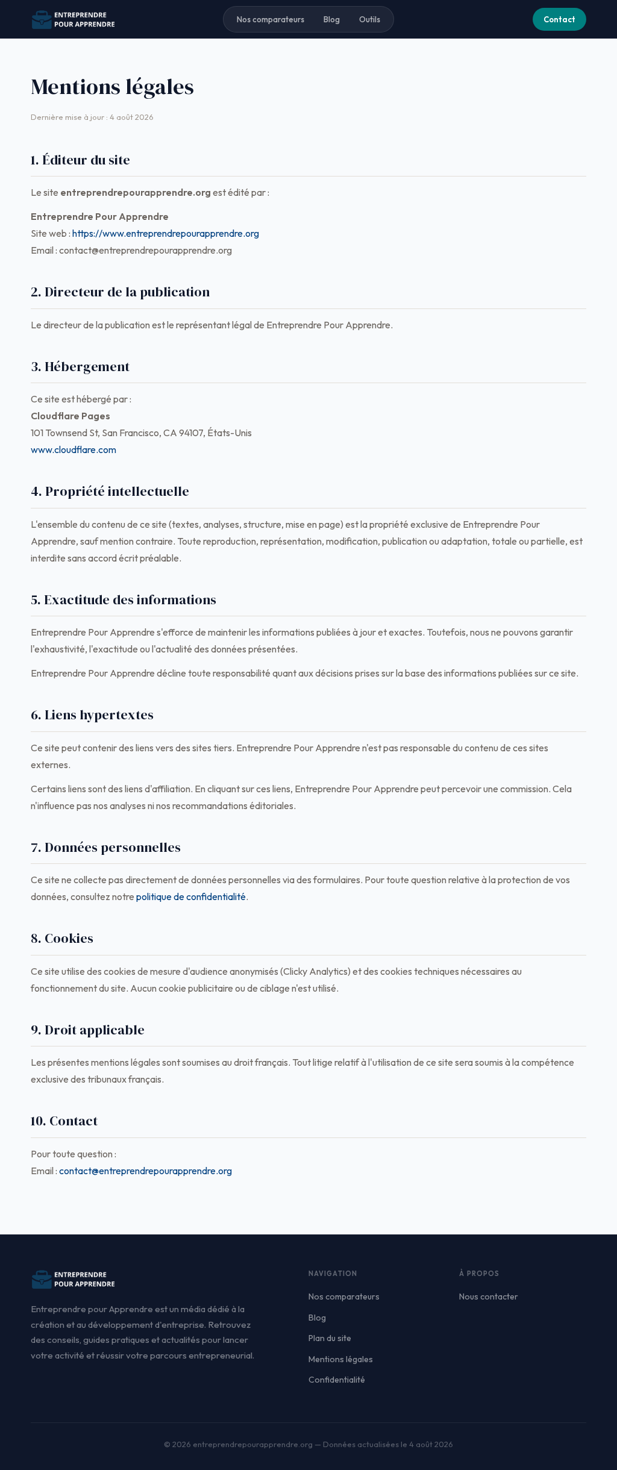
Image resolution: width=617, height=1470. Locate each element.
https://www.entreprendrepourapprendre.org (165, 233)
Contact (559, 19)
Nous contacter (488, 1296)
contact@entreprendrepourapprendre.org (145, 1171)
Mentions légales (340, 1359)
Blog (332, 19)
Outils (369, 19)
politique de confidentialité (191, 896)
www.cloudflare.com (73, 449)
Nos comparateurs (270, 19)
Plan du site (329, 1338)
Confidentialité (336, 1379)
